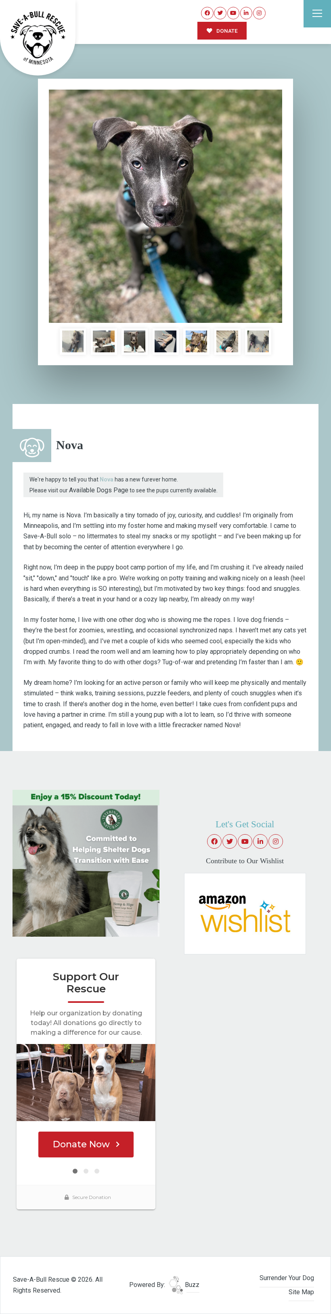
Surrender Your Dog (287, 1278)
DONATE (226, 30)
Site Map (301, 1292)
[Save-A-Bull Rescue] (38, 38)
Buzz (191, 1285)
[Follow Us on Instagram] (259, 13)
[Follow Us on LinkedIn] (246, 13)
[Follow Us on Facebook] (207, 13)
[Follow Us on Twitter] (220, 13)
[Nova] (165, 206)
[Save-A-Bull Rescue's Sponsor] (86, 862)
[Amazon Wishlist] (245, 913)
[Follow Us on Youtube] (233, 13)
